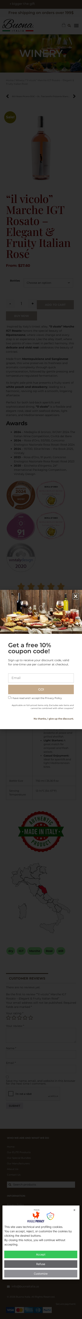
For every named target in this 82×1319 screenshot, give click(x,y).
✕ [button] (74, 1210)
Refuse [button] (40, 1264)
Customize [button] (41, 1273)
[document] (41, 659)
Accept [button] (40, 1254)
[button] (75, 596)
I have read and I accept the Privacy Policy (36, 698)
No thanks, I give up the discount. (54, 718)
